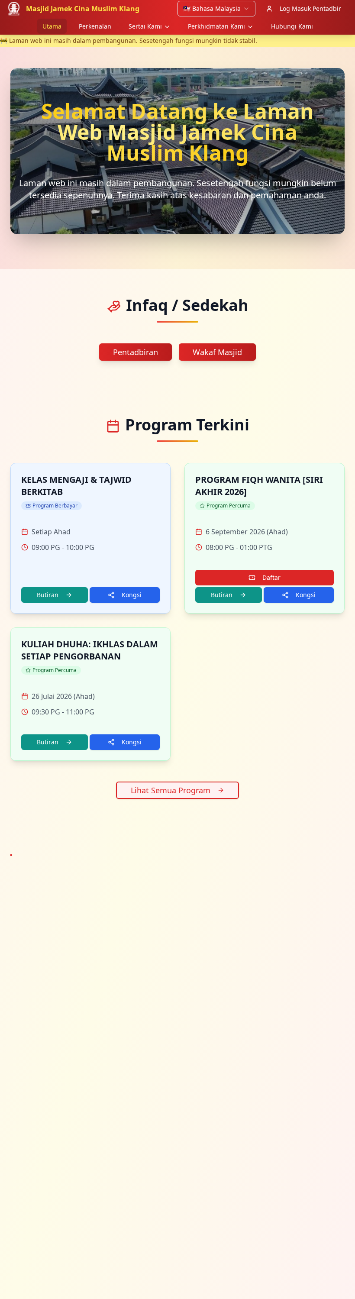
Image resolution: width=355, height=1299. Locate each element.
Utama (51, 26)
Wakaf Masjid (217, 352)
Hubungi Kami (292, 26)
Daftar (271, 577)
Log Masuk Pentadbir (310, 8)
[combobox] (216, 8)
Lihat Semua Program (170, 790)
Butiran (47, 595)
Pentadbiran (135, 352)
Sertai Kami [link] (145, 26)
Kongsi (132, 595)
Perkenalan (95, 26)
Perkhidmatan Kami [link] (216, 26)
